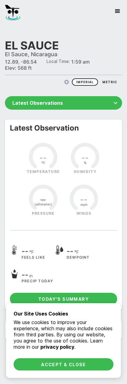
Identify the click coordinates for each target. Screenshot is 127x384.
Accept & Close (63, 364)
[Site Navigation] (117, 11)
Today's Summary (63, 299)
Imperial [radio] (85, 82)
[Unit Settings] (66, 82)
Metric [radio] (109, 82)
